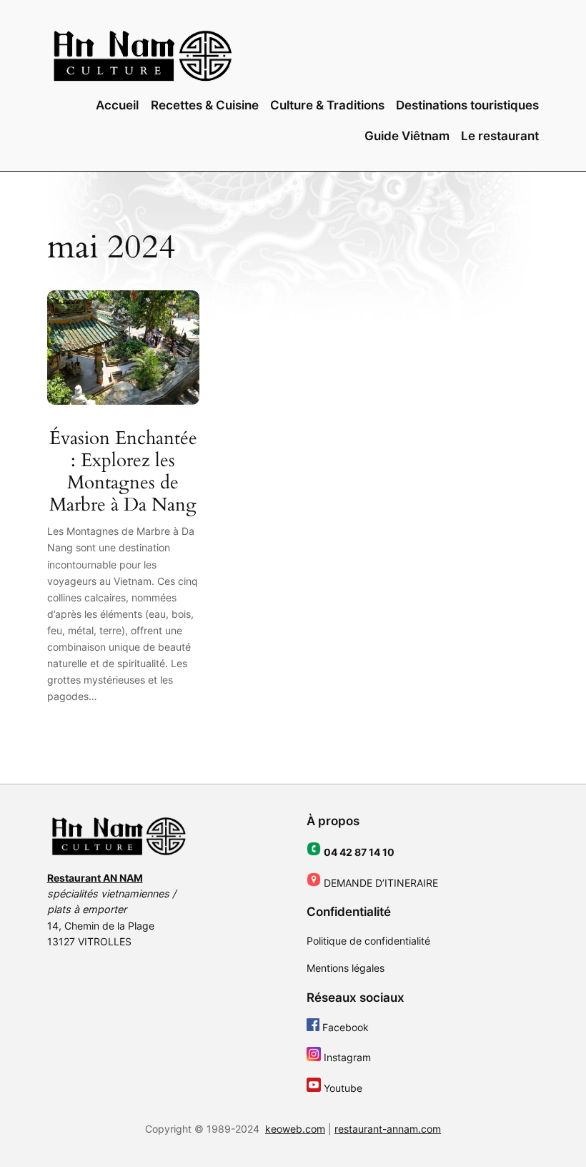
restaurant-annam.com (387, 1129)
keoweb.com (295, 1129)
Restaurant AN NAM (95, 878)
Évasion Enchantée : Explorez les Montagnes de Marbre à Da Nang (123, 472)
